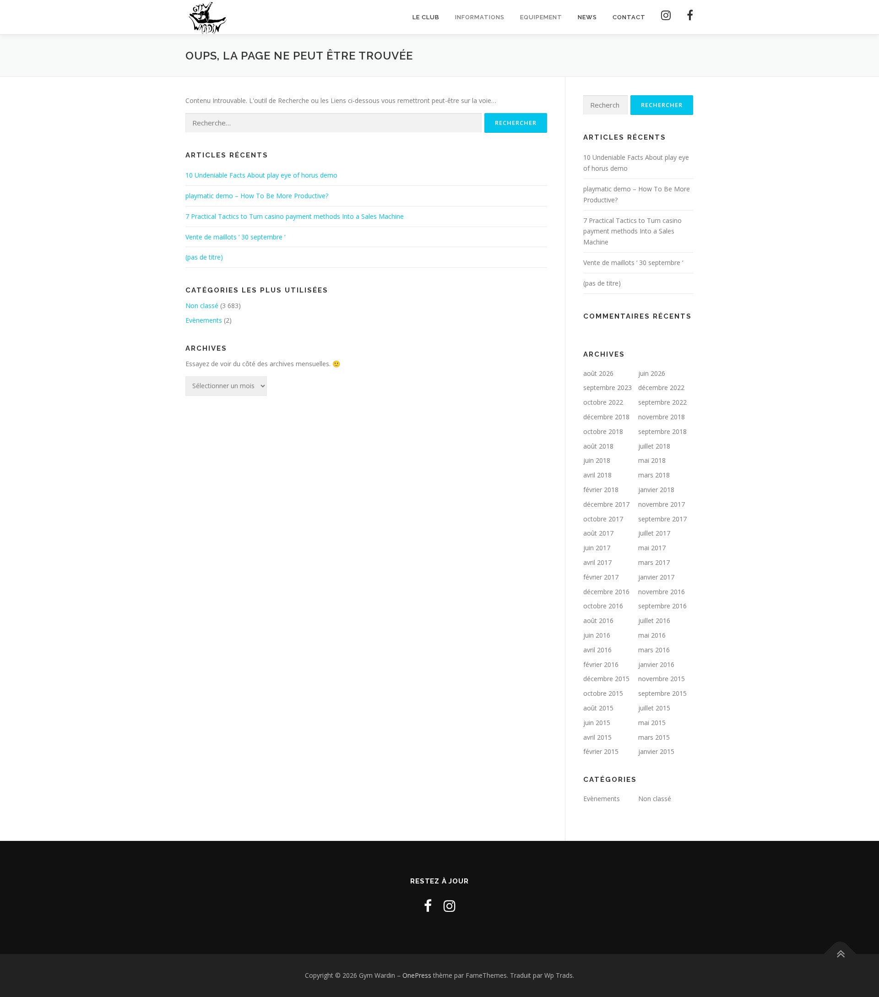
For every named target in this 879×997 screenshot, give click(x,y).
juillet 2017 (654, 533)
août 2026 (598, 373)
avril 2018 (597, 475)
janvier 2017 (656, 577)
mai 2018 (652, 460)
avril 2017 (597, 562)
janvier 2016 (656, 664)
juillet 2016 (654, 620)
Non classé (201, 305)
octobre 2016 (603, 605)
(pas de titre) (204, 257)
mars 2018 (654, 475)
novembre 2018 (661, 416)
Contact (629, 17)
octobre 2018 (603, 431)
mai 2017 (652, 547)
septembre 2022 (662, 402)
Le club (426, 17)
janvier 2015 (656, 751)
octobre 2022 (603, 402)
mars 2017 (654, 562)
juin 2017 (596, 547)
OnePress (416, 975)
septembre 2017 (662, 519)
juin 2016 (596, 635)
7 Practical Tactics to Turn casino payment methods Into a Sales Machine (294, 216)
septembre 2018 (662, 431)
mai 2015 (652, 722)
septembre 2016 (662, 605)
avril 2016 (597, 649)
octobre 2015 (603, 693)
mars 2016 (654, 649)
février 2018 (601, 489)
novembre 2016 (661, 591)
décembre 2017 (606, 504)
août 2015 (598, 708)
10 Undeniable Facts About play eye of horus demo (261, 175)
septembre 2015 (662, 693)
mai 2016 (652, 635)
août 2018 (598, 446)
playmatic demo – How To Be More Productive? (256, 195)
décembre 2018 (606, 416)
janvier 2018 (656, 489)
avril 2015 (597, 737)
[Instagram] (666, 17)
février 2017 (601, 577)
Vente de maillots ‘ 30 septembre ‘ (235, 237)
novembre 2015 (661, 678)
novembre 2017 (661, 504)
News (587, 17)
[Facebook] (686, 17)
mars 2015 (654, 737)
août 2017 (598, 533)
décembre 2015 (606, 678)
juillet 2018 (654, 446)
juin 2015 (596, 722)
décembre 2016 (606, 591)
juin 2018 (596, 460)
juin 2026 (651, 373)
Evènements (203, 320)
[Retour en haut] (840, 954)
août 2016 (598, 620)
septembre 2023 (607, 387)
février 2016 (601, 664)
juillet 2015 (654, 708)
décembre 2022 (661, 387)
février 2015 (601, 751)
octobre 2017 (603, 519)
